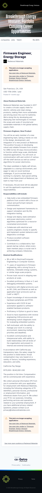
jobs (13, 40)
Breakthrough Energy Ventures (29, 5)
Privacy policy (16, 465)
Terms (33, 479)
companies (5, 40)
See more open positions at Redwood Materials (21, 443)
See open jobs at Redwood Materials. (22, 73)
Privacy (20, 479)
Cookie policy (26, 465)
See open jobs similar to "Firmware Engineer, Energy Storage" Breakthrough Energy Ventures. (21, 78)
